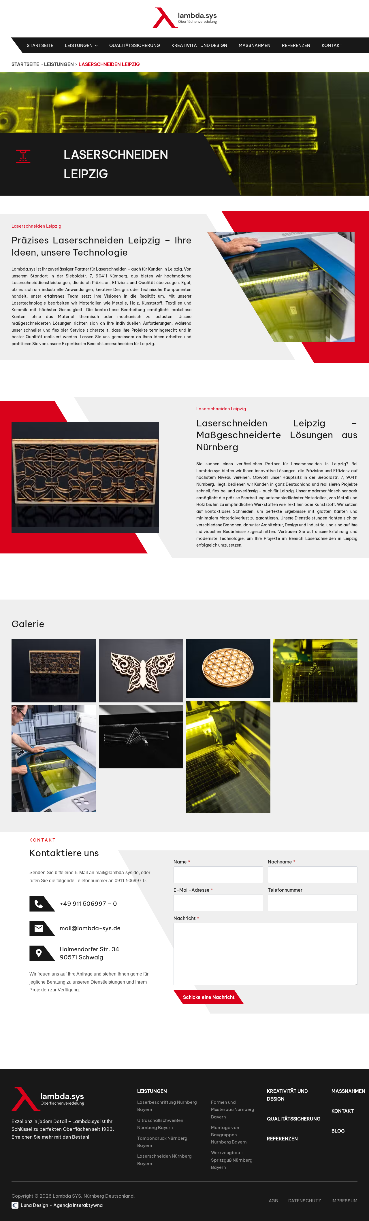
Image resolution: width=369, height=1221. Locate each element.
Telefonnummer (285, 890)
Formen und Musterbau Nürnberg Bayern (232, 1109)
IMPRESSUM (344, 1200)
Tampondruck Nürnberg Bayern (162, 1141)
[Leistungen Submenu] (98, 45)
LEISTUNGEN (59, 64)
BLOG (338, 1131)
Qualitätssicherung (134, 45)
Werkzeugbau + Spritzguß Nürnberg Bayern (232, 1160)
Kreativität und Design (199, 45)
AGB (273, 1200)
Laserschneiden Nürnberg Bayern (164, 1159)
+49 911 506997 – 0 (88, 903)
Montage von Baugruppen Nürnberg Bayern (229, 1135)
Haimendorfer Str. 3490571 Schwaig (89, 953)
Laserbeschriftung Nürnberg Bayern (167, 1105)
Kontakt (332, 45)
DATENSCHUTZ (304, 1200)
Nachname (281, 861)
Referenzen (296, 45)
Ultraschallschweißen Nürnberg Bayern (160, 1124)
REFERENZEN (282, 1138)
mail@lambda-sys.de (90, 928)
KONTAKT (343, 1111)
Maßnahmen (254, 45)
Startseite (40, 45)
